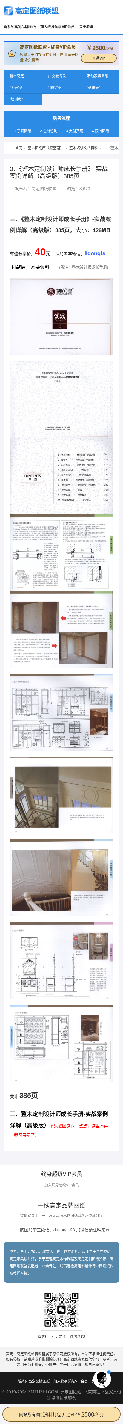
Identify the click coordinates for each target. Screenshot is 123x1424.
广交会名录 (57, 75)
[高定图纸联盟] (31, 11)
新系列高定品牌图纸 (20, 26)
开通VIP (98, 58)
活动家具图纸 (97, 75)
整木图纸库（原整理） (46, 147)
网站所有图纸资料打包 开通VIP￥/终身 (61, 1414)
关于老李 (86, 26)
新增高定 (17, 75)
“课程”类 (54, 87)
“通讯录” (93, 87)
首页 (18, 147)
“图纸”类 (16, 87)
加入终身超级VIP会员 (57, 26)
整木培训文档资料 (83, 147)
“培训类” (16, 99)
